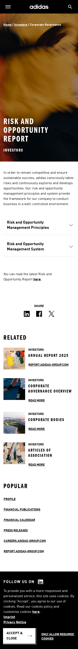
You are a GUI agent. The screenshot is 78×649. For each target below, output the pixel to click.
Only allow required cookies (58, 636)
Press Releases (16, 530)
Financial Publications (22, 509)
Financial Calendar (19, 520)
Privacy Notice (14, 622)
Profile (10, 499)
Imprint (9, 617)
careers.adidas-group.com (25, 541)
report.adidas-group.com (24, 551)
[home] (39, 7)
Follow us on (19, 582)
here (36, 612)
